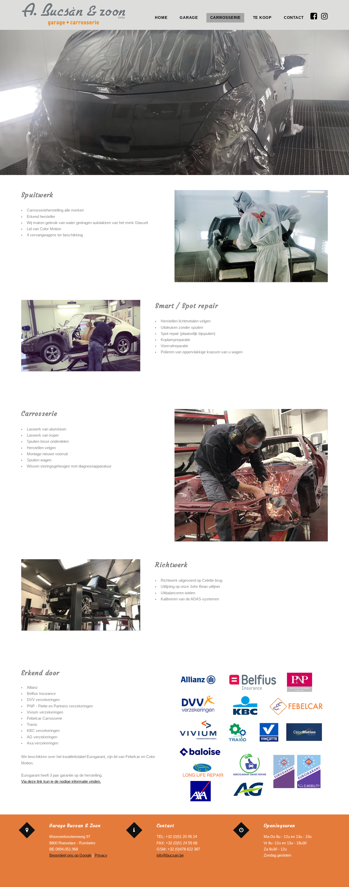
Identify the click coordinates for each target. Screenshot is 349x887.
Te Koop (262, 18)
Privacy (101, 855)
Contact (294, 18)
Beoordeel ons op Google (70, 855)
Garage (189, 18)
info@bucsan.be (170, 855)
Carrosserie (225, 18)
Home (161, 18)
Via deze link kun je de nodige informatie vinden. (61, 781)
